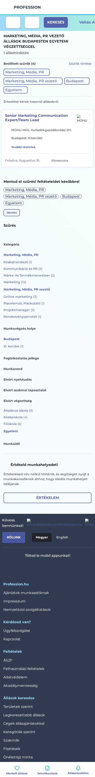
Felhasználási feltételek (23, 669)
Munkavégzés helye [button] (20, 329)
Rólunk (14, 537)
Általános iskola (18, 411)
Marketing (15, 282)
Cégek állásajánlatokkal (23, 723)
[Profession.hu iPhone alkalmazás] (29, 567)
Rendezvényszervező (22, 317)
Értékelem (47, 498)
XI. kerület (14, 346)
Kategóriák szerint (19, 732)
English (62, 537)
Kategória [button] (11, 244)
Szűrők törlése (80, 64)
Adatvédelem (15, 677)
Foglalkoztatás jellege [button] (21, 358)
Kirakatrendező (18, 262)
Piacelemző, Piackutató (24, 303)
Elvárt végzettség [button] (18, 401)
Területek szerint (18, 707)
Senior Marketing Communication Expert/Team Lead (36, 117)
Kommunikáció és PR (23, 269)
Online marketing (20, 297)
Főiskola (13, 424)
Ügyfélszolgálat (16, 631)
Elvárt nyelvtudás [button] (18, 380)
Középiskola (16, 417)
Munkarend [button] (13, 369)
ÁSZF (7, 660)
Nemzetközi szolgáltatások (27, 610)
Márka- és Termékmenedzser (29, 275)
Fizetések (11, 749)
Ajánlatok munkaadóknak (26, 593)
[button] (27, 72)
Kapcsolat (12, 639)
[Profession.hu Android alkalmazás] (61, 567)
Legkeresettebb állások (24, 715)
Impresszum (14, 601)
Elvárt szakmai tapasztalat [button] (25, 390)
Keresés (55, 22)
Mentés (12, 212)
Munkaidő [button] (12, 444)
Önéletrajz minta (18, 757)
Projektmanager (19, 310)
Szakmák (11, 740)
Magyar (42, 537)
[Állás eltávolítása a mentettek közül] (87, 160)
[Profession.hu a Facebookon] (52, 523)
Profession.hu (27, 7)
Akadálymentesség (20, 686)
